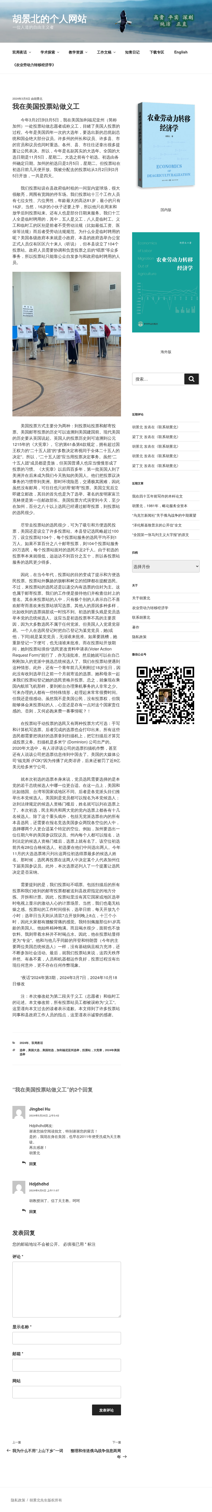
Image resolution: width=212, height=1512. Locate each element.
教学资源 (76, 52)
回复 (32, 1163)
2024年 (24, 1043)
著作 (135, 627)
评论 (17, 1256)
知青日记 (132, 52)
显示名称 (22, 1327)
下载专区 (157, 52)
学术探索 (48, 52)
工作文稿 (104, 52)
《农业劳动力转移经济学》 (34, 64)
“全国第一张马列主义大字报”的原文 (160, 534)
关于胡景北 (141, 597)
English (181, 52)
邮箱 (17, 1353)
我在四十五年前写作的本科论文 (157, 496)
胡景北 (38, 98)
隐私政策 (139, 636)
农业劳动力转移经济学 (150, 607)
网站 (16, 1381)
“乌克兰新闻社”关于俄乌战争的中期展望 (164, 515)
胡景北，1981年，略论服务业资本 (159, 505)
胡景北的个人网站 (49, 18)
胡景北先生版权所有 (46, 1499)
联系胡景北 (167, 426)
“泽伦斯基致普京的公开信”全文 (157, 525)
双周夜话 (19, 52)
